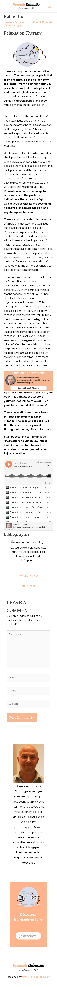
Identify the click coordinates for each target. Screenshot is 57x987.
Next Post (28, 585)
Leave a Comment (15, 22)
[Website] (28, 704)
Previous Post (28, 576)
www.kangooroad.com (36, 976)
